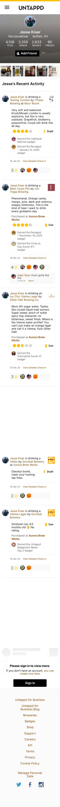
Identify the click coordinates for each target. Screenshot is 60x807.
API (30, 745)
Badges (30, 721)
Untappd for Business (30, 699)
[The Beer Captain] (22, 170)
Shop (30, 727)
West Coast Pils (20, 188)
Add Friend (29, 53)
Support (30, 733)
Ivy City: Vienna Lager (24, 296)
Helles (14, 461)
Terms (30, 751)
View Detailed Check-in (34, 161)
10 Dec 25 (15, 368)
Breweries (30, 715)
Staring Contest (20, 100)
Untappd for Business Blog (30, 707)
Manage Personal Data (30, 774)
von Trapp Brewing (24, 190)
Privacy (30, 757)
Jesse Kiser (17, 97)
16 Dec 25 (15, 258)
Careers (30, 739)
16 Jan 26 (15, 161)
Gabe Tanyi (23, 275)
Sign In (30, 683)
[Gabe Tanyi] (35, 170)
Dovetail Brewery (33, 461)
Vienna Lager (18, 514)
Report (31, 281)
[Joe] (29, 170)
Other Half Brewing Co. (24, 299)
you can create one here (37, 672)
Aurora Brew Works (25, 464)
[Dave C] (42, 267)
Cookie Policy (30, 763)
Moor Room (31, 103)
